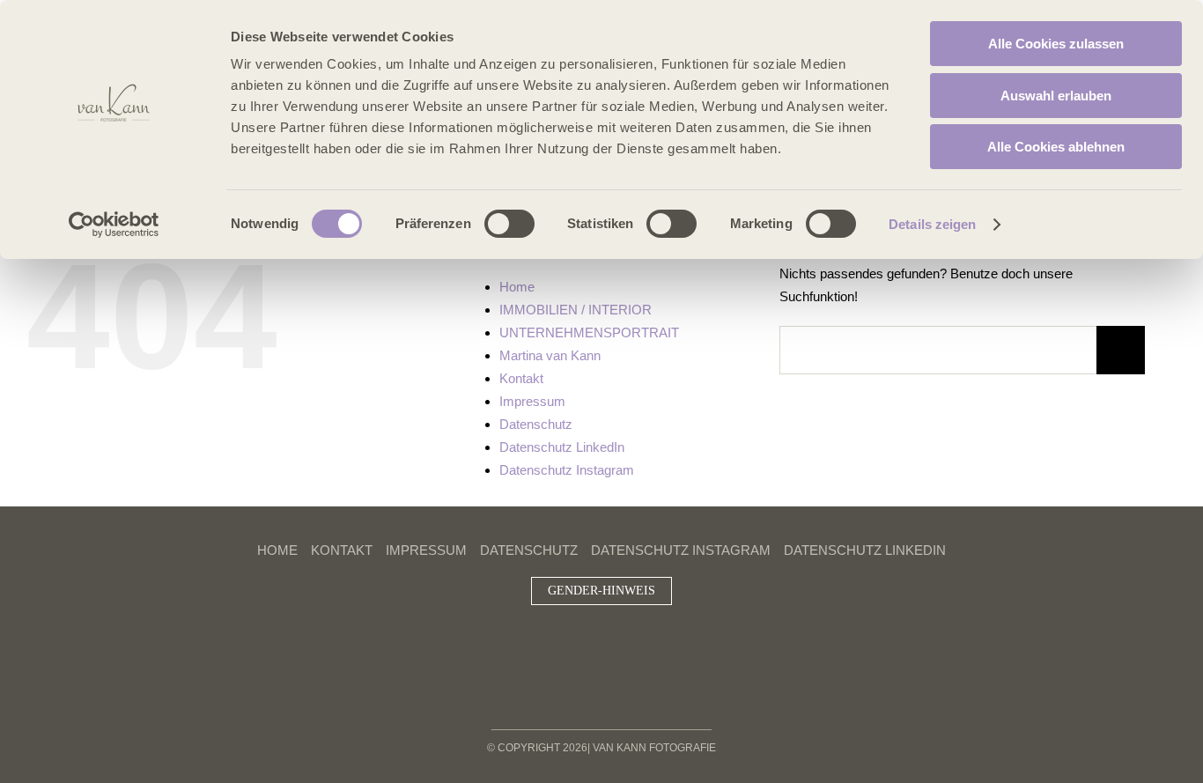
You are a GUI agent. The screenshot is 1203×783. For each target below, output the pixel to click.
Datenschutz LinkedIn (561, 447)
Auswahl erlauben (1055, 95)
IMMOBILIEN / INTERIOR (575, 309)
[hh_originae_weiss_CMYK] (548, 654)
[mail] (629, 630)
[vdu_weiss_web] (629, 661)
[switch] (509, 224)
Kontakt (521, 378)
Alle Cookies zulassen (1056, 43)
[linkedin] (601, 630)
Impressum (532, 401)
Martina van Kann (550, 355)
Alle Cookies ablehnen (1056, 146)
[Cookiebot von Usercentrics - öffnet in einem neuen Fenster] (114, 224)
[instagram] (573, 630)
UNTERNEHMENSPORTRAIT (589, 332)
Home (517, 286)
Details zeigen (932, 224)
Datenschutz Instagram (566, 469)
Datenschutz (535, 424)
